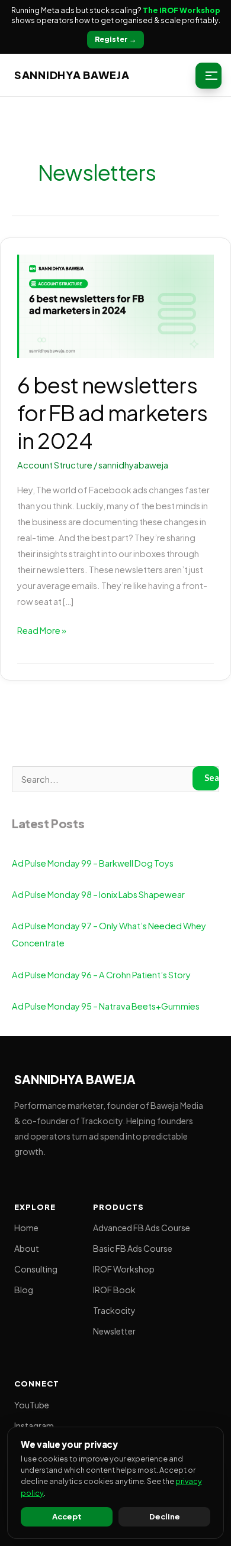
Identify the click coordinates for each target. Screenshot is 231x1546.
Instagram (34, 1425)
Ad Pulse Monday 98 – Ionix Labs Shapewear (98, 894)
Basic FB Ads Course (132, 1248)
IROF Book (114, 1289)
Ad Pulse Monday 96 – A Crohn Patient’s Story (101, 974)
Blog (23, 1289)
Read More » (41, 629)
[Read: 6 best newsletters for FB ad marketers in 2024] (115, 305)
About (26, 1248)
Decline (164, 1516)
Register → (115, 39)
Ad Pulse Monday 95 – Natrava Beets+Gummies (106, 1006)
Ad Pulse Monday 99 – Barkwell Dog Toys (93, 863)
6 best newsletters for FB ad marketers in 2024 (112, 412)
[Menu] (208, 76)
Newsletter (114, 1331)
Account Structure (54, 465)
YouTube (31, 1404)
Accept (67, 1516)
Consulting (35, 1269)
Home (26, 1227)
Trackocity (114, 1310)
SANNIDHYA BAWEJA (72, 75)
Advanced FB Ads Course (141, 1227)
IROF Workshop (124, 1269)
